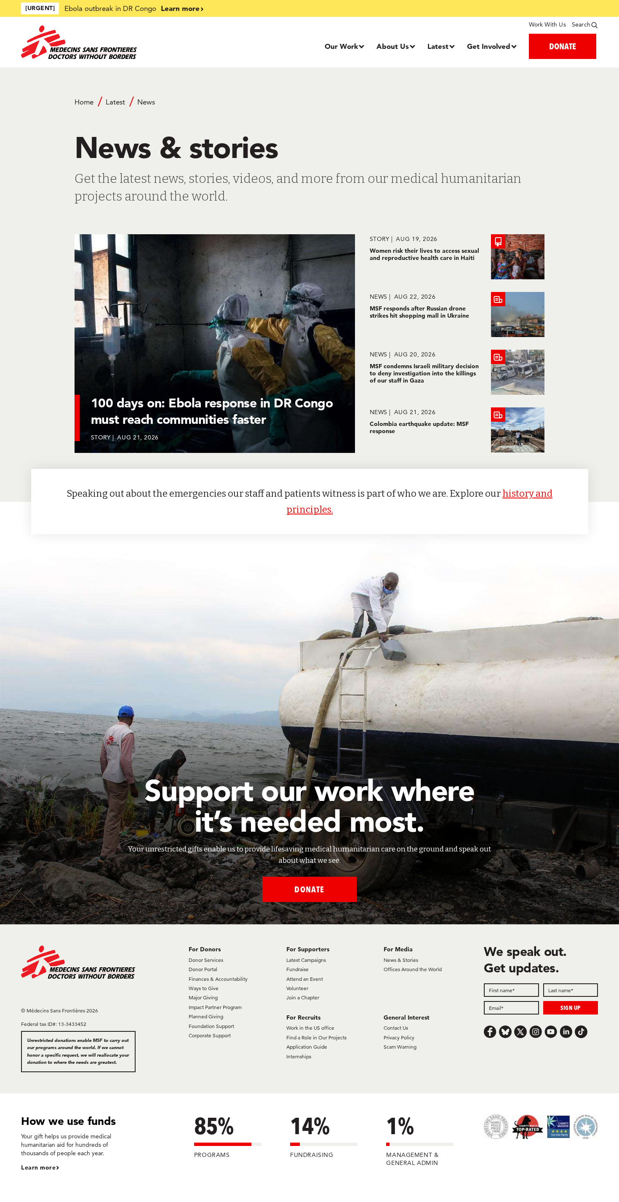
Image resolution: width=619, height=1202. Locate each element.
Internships (298, 1056)
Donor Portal (203, 969)
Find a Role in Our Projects (316, 1037)
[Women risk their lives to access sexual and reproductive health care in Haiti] (457, 256)
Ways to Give (204, 988)
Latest (437, 46)
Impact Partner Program (215, 1007)
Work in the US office (310, 1028)
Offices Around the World (413, 969)
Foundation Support (211, 1026)
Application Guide (306, 1047)
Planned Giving (206, 1016)
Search (581, 24)
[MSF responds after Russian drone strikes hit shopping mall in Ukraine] (457, 314)
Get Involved (488, 46)
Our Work (341, 46)
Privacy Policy (399, 1037)
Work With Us (547, 24)
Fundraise (297, 969)
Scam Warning (400, 1047)
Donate (309, 889)
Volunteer (297, 988)
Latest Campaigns (306, 960)
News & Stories (401, 960)
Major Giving (203, 997)
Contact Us (396, 1028)
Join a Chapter (302, 997)
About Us (392, 46)
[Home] (93, 42)
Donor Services (206, 960)
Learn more (180, 8)
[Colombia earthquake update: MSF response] (457, 429)
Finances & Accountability (218, 979)
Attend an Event (304, 979)
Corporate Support (210, 1035)
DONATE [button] (562, 46)
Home (84, 102)
